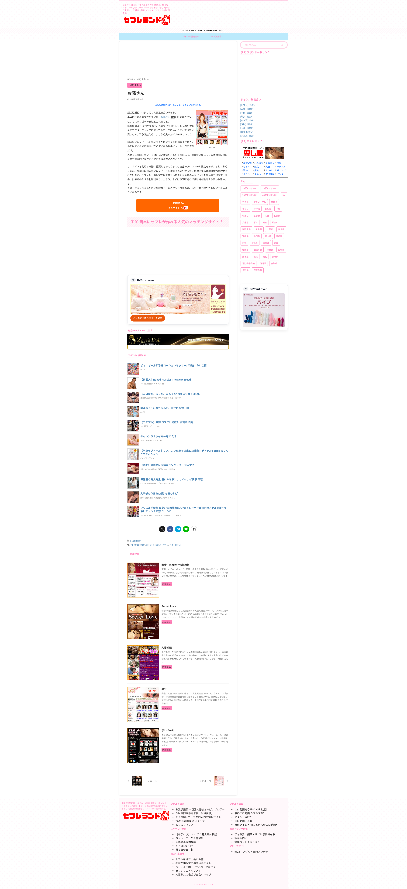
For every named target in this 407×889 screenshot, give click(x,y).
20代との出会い (138, 544)
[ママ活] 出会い (247, 120)
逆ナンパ (281, 170)
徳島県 (266, 242)
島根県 (279, 236)
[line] (186, 529)
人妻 (171, 544)
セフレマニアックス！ (188, 870)
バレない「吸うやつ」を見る (147, 318)
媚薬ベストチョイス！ (247, 842)
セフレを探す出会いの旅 (190, 859)
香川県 (263, 263)
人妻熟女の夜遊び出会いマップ (193, 874)
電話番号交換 (248, 263)
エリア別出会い (216, 36)
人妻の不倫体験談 (186, 842)
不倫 (245, 170)
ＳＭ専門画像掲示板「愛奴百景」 (195, 813)
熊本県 (245, 256)
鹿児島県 (258, 270)
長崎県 (275, 256)
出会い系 (247, 162)
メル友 (268, 208)
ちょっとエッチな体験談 (190, 838)
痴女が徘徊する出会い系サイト (193, 863)
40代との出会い (269, 195)
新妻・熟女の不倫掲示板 (176, 565)
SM (283, 195)
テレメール (168, 730)
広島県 (255, 242)
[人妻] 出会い (136, 540)
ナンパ (269, 170)
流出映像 (270, 174)
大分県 (259, 229)
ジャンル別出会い (191, 36)
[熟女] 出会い (246, 116)
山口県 (257, 236)
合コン (246, 174)
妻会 (164, 689)
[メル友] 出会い (247, 135)
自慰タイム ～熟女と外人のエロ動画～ (256, 824)
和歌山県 (246, 229)
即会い (178, 544)
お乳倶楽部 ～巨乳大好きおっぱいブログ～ (200, 809)
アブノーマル (260, 201)
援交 (256, 170)
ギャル (246, 166)
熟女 (256, 256)
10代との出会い (249, 188)
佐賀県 (277, 215)
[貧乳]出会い (246, 131)
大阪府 (270, 229)
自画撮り (270, 162)
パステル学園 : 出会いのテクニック (196, 867)
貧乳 (265, 256)
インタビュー (281, 174)
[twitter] (162, 529)
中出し (245, 215)
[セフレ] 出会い (247, 105)
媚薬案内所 (241, 838)
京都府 (257, 215)
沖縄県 (270, 249)
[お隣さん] (212, 143)
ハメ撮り (258, 162)
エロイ (274, 201)
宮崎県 (245, 236)
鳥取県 (245, 270)
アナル (245, 201)
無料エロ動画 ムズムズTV (249, 813)
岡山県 (268, 236)
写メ (256, 222)
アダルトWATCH (244, 817)
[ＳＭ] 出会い (246, 124)
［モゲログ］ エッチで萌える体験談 (196, 834)
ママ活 (257, 208)
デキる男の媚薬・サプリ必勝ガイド (255, 834)
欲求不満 (258, 249)
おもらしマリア (184, 824)
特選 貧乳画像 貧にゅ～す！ (191, 821)
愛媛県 (245, 249)
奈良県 (281, 229)
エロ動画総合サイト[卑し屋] (251, 809)
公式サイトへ (176, 205)
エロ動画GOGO (243, 821)
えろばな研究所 (184, 846)
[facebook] (170, 529)
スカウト (258, 174)
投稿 (279, 162)
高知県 (274, 263)
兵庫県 (245, 222)
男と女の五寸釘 (184, 849)
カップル (281, 166)
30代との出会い (153, 544)
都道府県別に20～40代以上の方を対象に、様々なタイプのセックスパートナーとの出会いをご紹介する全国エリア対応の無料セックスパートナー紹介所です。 (144, 806)
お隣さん (165, 116)
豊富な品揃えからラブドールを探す (206, 340)
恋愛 (276, 242)
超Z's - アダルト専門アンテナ (251, 851)
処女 (256, 166)
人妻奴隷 (167, 647)
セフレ (165, 544)
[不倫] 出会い (246, 112)
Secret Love (169, 606)
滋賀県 (281, 249)
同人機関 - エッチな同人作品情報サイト (198, 817)
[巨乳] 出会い (246, 127)
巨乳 (244, 242)
